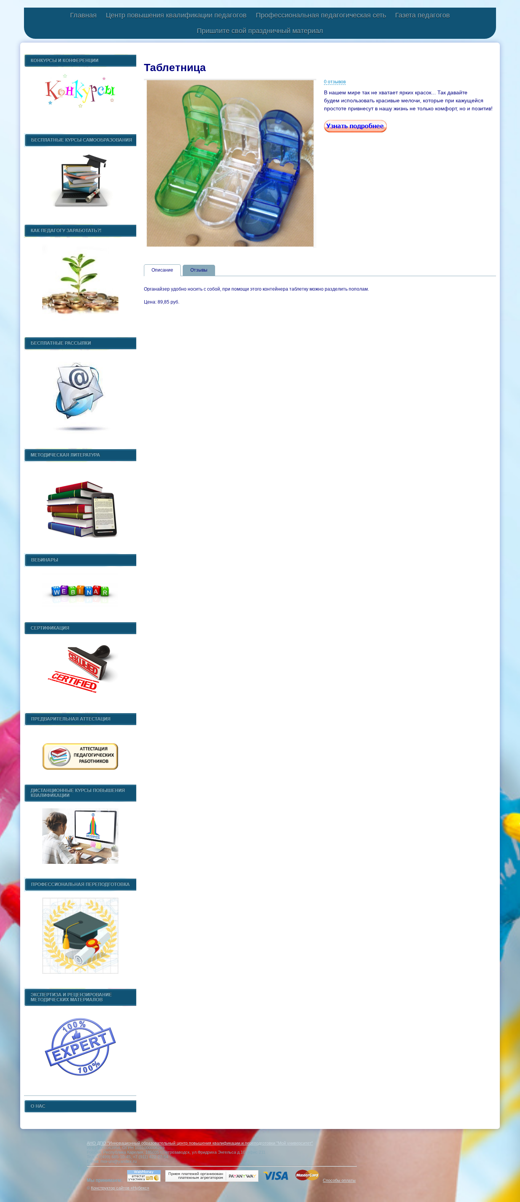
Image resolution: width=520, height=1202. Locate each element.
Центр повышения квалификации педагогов (176, 15)
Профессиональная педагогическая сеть (321, 15)
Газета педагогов (422, 15)
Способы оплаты (339, 1180)
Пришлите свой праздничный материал (260, 31)
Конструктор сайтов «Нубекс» (120, 1188)
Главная (83, 15)
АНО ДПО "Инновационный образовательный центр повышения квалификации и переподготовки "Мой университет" (200, 1143)
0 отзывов (335, 81)
